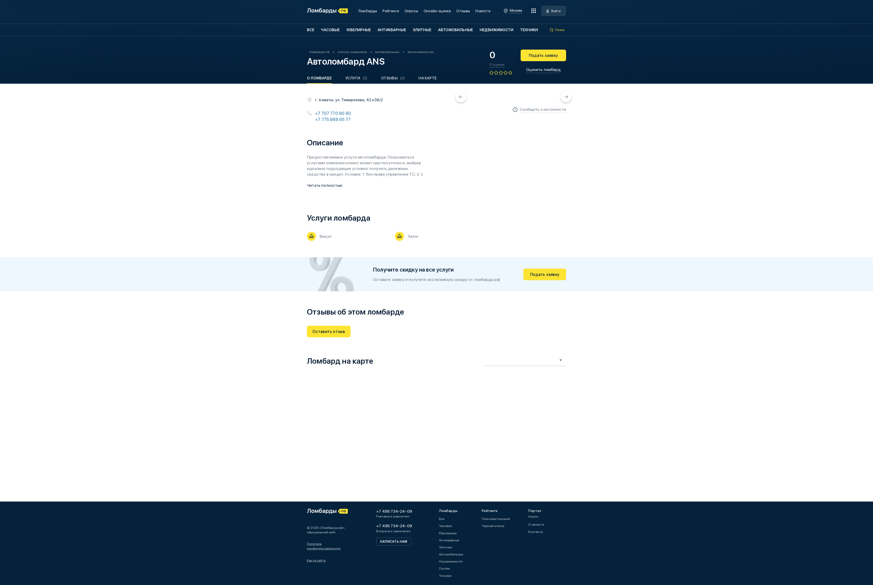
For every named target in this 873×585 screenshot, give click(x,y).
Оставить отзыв (328, 331)
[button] (460, 96)
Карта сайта (316, 560)
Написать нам (393, 541)
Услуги (356, 78)
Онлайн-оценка (437, 11)
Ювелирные (359, 30)
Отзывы (463, 11)
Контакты (535, 532)
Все (310, 30)
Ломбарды (367, 11)
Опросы (411, 11)
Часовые (330, 30)
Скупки (444, 568)
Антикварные (392, 30)
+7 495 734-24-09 (394, 511)
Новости (482, 11)
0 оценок (497, 65)
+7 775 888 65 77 (333, 119)
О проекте (536, 524)
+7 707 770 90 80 (333, 113)
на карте (427, 78)
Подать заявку (543, 55)
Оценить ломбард (543, 69)
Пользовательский (496, 519)
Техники (529, 30)
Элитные (422, 30)
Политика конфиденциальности (324, 546)
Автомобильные (455, 30)
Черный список (493, 526)
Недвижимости (496, 30)
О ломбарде (319, 78)
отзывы (393, 78)
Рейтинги (390, 11)
